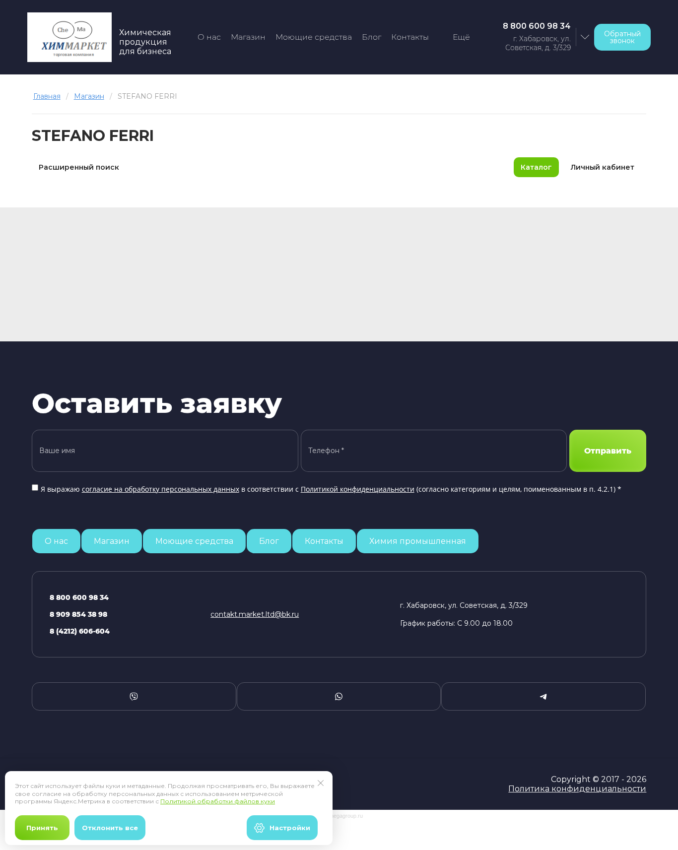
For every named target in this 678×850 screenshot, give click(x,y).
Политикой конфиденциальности (357, 489)
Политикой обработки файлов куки (217, 801)
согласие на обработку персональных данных (160, 489)
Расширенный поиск (79, 167)
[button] (622, 37)
